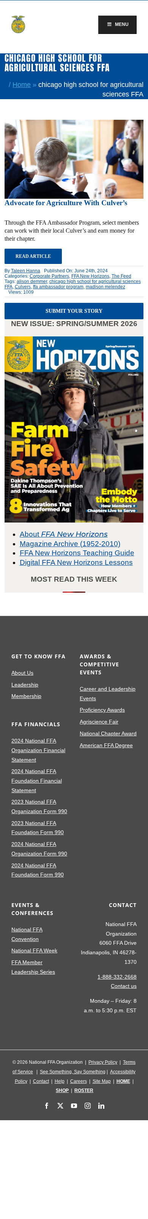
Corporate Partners (49, 276)
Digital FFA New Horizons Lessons (76, 562)
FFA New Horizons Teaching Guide (77, 553)
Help (60, 1081)
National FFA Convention (27, 934)
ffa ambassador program (58, 286)
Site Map (102, 1081)
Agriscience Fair (99, 722)
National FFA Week (34, 950)
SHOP (62, 1090)
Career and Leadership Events (107, 693)
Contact (41, 1081)
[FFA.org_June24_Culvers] (74, 123)
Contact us (124, 986)
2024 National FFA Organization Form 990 (39, 849)
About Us (22, 673)
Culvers (23, 286)
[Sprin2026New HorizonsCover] (74, 340)
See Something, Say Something (72, 1071)
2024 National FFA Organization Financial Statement (38, 750)
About (64, 534)
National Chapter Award (108, 733)
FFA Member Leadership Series (33, 967)
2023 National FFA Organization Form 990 (39, 806)
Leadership (24, 685)
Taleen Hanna (25, 270)
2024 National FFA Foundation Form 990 (37, 870)
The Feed (121, 276)
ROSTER (83, 1090)
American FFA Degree (106, 745)
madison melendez (105, 286)
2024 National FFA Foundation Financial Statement (36, 780)
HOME (123, 1081)
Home (22, 84)
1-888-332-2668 (117, 977)
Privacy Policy (102, 1062)
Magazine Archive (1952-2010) (70, 544)
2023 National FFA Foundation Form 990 (37, 828)
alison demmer (32, 281)
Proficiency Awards (102, 710)
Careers (78, 1081)
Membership (26, 696)
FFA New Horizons (90, 276)
